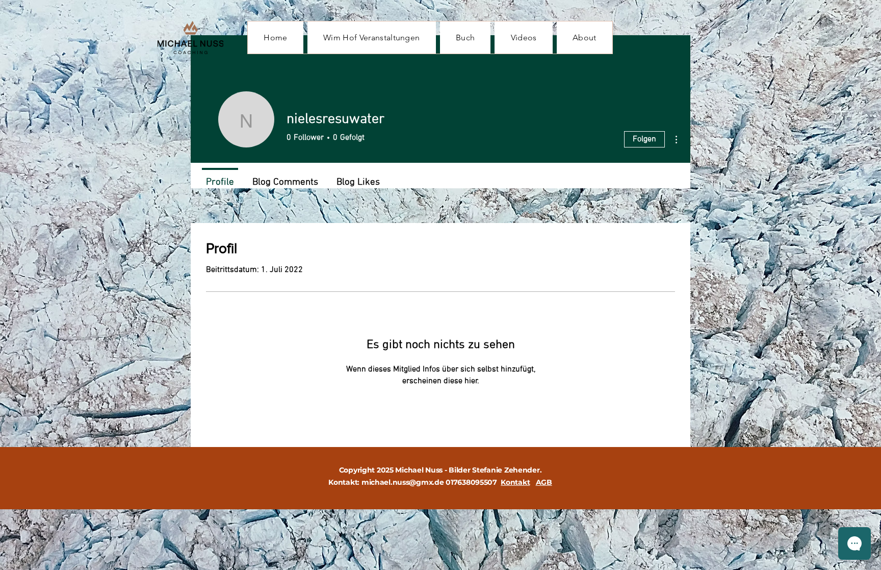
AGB (544, 482)
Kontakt (515, 482)
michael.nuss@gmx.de (402, 482)
